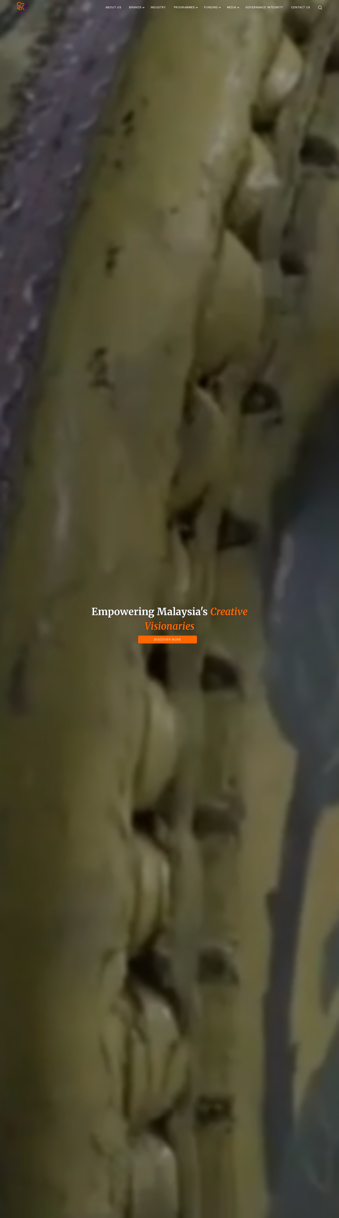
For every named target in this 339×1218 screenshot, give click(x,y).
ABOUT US (113, 7)
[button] (139, 7)
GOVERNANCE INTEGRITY (264, 7)
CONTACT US (300, 7)
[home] (22, 7)
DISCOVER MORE (167, 639)
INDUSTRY (158, 7)
